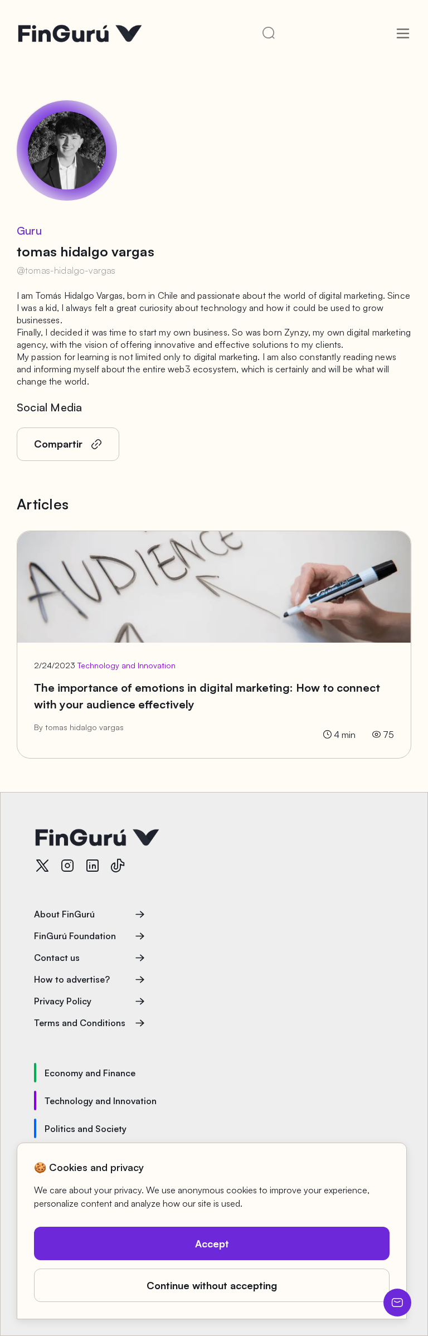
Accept (212, 1243)
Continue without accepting (212, 1285)
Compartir (58, 444)
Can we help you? (397, 1302)
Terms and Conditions (79, 1022)
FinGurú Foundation (75, 935)
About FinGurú (64, 914)
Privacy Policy (62, 1001)
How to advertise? (72, 979)
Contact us (57, 957)
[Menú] (403, 33)
